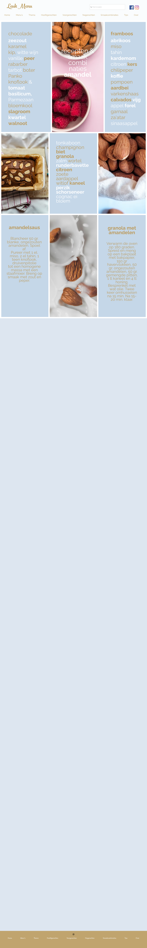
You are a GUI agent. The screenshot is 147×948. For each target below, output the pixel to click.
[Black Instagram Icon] (73, 934)
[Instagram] (137, 7)
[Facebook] (131, 7)
